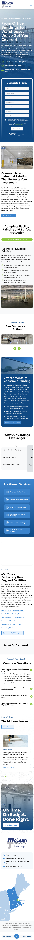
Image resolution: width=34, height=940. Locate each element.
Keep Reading (7, 767)
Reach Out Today (8, 216)
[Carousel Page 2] (3, 776)
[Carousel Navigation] (17, 347)
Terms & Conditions (15, 925)
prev (14, 348)
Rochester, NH (6, 628)
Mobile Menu (31, 5)
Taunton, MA (16, 614)
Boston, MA (5, 610)
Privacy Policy (17, 124)
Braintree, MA (6, 621)
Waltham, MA (6, 617)
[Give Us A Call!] (16, 936)
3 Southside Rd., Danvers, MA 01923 (18, 862)
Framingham (18, 617)
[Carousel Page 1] (2, 776)
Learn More (7, 727)
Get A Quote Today (11, 825)
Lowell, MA (5, 614)
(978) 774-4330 (11, 855)
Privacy (28, 927)
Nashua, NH (18, 621)
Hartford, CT (17, 624)
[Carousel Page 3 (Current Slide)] (5, 776)
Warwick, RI (5, 624)
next (19, 348)
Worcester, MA (18, 610)
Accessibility (25, 925)
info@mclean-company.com (15, 858)
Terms (22, 124)
